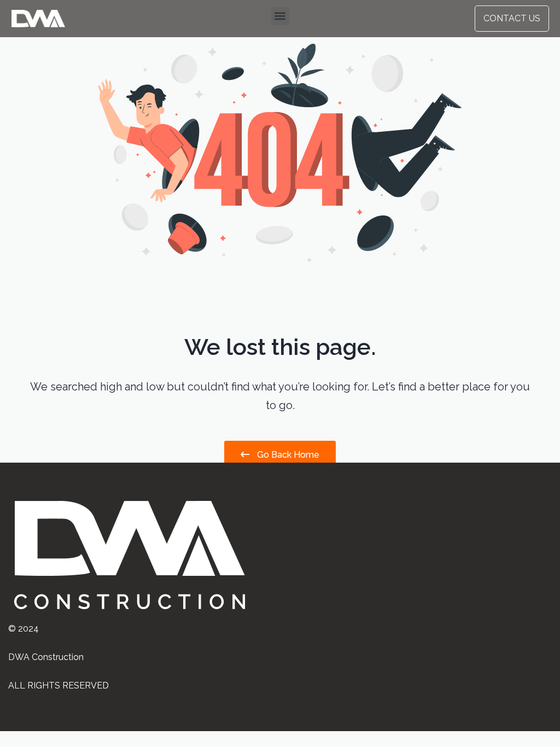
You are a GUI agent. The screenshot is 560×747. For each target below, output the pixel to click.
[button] (280, 16)
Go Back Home (287, 455)
